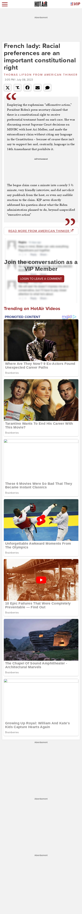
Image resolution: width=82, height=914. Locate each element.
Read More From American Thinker (39, 231)
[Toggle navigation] (5, 4)
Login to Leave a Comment (41, 279)
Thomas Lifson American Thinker (41, 74)
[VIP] (75, 4)
